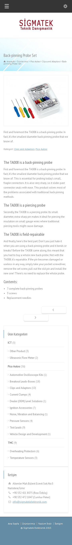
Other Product (17, 351)
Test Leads (16, 427)
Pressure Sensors (19, 421)
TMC (10, 443)
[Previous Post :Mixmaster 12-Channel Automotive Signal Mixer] (53, 310)
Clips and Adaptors (24, 149)
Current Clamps (18, 394)
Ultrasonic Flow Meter (22, 358)
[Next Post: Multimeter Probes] (36, 318)
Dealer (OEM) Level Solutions (26, 401)
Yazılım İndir (45, 523)
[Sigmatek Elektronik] (36, 29)
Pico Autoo (41, 149)
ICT (10, 342)
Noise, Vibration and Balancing (27, 414)
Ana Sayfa (13, 523)
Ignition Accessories (21, 408)
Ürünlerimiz (28, 523)
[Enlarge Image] (36, 77)
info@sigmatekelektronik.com (30, 502)
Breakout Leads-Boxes (22, 381)
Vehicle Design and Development (28, 434)
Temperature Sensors (22, 458)
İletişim (59, 523)
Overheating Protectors (23, 451)
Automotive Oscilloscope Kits (26, 375)
